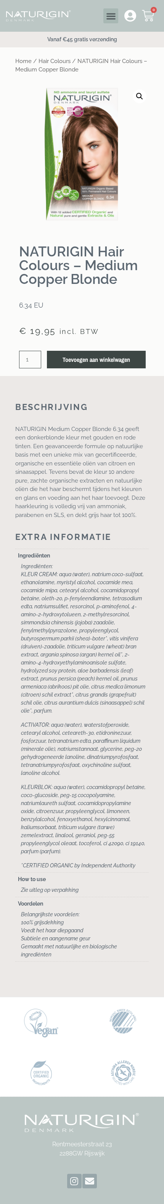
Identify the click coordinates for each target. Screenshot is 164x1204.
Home (23, 61)
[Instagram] (74, 1181)
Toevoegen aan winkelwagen (96, 359)
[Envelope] (89, 1181)
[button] (110, 15)
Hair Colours (55, 61)
